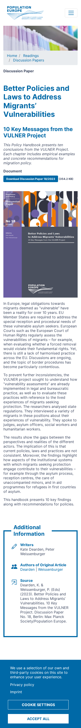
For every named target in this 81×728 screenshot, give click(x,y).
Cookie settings (38, 704)
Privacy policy (22, 684)
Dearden (27, 569)
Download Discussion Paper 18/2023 (30, 179)
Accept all (38, 718)
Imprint (16, 692)
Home (12, 55)
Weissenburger (50, 569)
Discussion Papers (28, 60)
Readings (31, 55)
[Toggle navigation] (71, 12)
